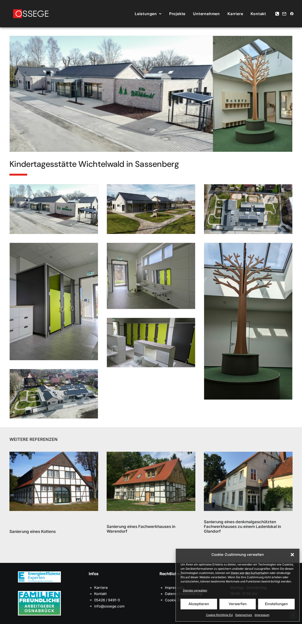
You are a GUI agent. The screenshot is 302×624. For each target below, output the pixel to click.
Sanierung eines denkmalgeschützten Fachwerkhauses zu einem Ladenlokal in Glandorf (242, 526)
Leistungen (146, 13)
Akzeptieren (199, 604)
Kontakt (258, 13)
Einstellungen (276, 604)
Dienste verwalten (195, 590)
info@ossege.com (109, 606)
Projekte (177, 13)
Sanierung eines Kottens (32, 531)
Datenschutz (243, 615)
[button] (292, 554)
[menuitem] (148, 13)
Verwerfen (238, 604)
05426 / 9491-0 (107, 600)
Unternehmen (206, 13)
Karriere (235, 13)
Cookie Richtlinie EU (219, 615)
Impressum (262, 615)
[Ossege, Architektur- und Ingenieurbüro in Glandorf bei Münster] (31, 13)
